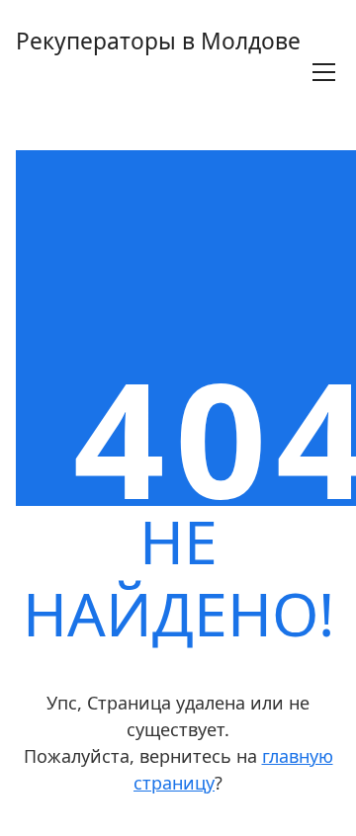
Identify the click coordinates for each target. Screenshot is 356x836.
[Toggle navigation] (324, 72)
